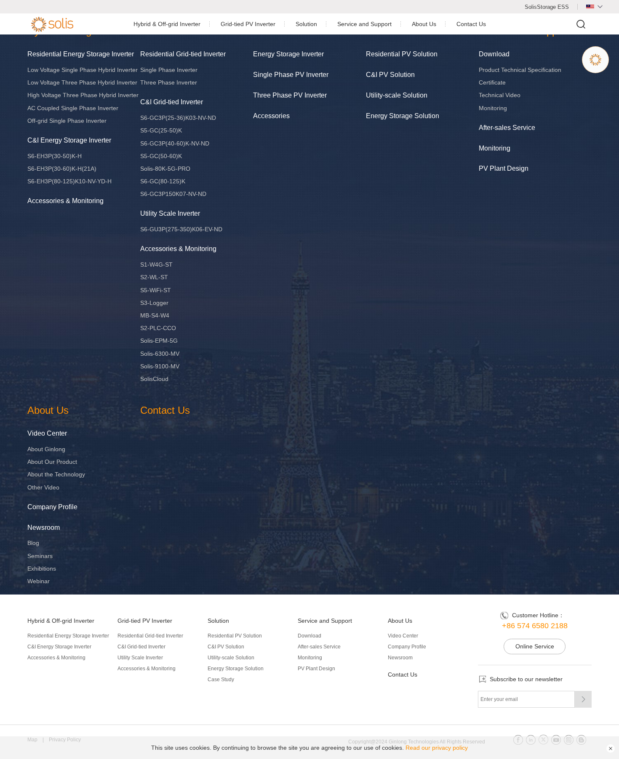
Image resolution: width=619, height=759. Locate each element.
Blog (33, 542)
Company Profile (52, 506)
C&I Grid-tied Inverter (171, 102)
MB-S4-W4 (154, 315)
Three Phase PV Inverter (290, 95)
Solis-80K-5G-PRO (165, 168)
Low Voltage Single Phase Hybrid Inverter (82, 69)
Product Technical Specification (520, 69)
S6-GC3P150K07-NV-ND (173, 193)
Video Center (47, 433)
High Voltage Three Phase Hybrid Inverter (83, 95)
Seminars (40, 556)
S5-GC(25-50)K (161, 130)
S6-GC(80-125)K (162, 181)
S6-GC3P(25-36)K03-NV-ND (178, 117)
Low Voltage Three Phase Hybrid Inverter (82, 82)
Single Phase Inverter (168, 69)
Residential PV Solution (402, 54)
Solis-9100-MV (159, 366)
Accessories (271, 115)
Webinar (38, 581)
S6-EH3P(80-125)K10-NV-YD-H (69, 181)
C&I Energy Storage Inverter (69, 140)
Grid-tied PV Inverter (248, 24)
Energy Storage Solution (402, 115)
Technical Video (499, 95)
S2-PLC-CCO (158, 328)
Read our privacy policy (437, 747)
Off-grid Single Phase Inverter (67, 120)
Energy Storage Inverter (288, 54)
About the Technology (56, 474)
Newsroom (43, 527)
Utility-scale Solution (396, 95)
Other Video (43, 487)
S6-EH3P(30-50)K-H (54, 156)
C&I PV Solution (390, 74)
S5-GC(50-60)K (161, 156)
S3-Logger (154, 302)
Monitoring (493, 108)
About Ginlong (46, 449)
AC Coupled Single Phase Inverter (72, 108)
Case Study (221, 679)
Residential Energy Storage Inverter (80, 54)
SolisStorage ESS (547, 7)
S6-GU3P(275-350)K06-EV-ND (181, 229)
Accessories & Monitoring (65, 200)
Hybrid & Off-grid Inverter (166, 24)
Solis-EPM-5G (159, 340)
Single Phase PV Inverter (290, 74)
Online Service (534, 646)
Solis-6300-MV (159, 353)
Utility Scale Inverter (170, 213)
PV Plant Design (503, 168)
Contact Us (471, 24)
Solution (306, 24)
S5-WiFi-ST (155, 290)
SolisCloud (154, 379)
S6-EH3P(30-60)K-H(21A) (61, 168)
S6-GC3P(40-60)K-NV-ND (174, 143)
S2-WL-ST (154, 277)
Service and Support (364, 24)
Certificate (492, 82)
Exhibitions (41, 568)
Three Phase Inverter (168, 82)
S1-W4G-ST (156, 264)
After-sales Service (507, 127)
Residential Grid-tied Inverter (183, 54)
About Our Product (52, 461)
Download (494, 54)
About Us (424, 24)
